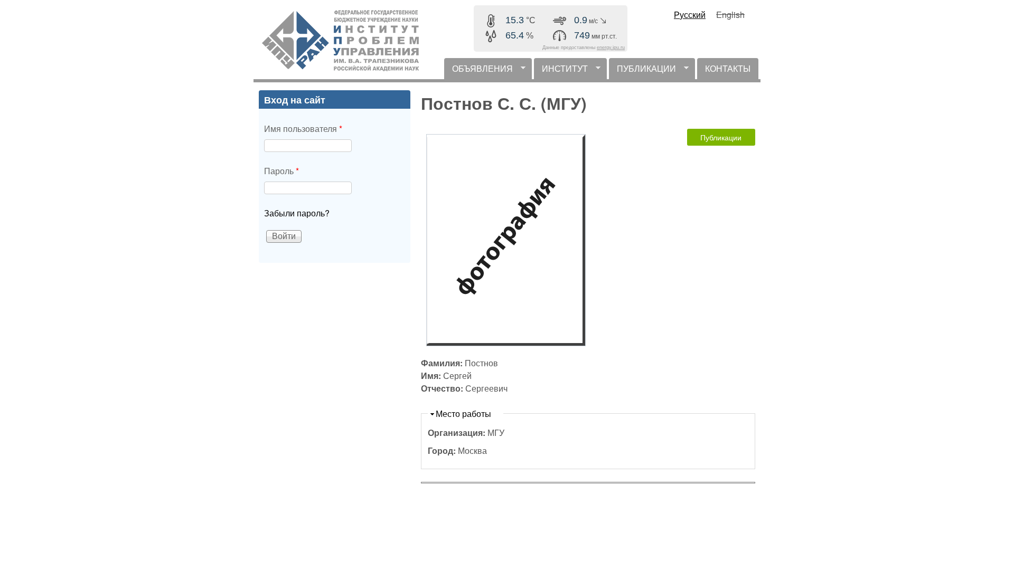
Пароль (281, 171)
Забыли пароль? (297, 213)
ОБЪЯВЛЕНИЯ (478, 70)
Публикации (720, 137)
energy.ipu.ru (611, 47)
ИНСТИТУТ (561, 70)
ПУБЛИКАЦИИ (642, 70)
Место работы (463, 413)
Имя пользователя (303, 128)
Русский (690, 14)
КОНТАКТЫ (727, 68)
